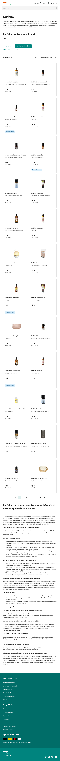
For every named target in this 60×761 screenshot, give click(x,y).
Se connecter (35, 3)
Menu (55, 3)
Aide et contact (7, 709)
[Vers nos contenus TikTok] (45, 757)
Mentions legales (7, 729)
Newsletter (6, 719)
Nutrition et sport (7, 689)
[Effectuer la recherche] (56, 8)
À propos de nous (8, 712)
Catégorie (8, 46)
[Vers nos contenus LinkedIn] (56, 757)
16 (40, 497)
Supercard (6, 716)
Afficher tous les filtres (23, 46)
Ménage (5, 700)
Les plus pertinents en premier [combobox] (47, 57)
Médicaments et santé (9, 682)
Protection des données (9, 726)
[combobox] (28, 8)
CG (4, 722)
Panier (45, 3)
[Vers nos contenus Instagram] (49, 757)
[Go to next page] (44, 497)
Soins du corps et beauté (10, 686)
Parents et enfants (8, 693)
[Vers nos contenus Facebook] (52, 757)
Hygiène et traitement (9, 696)
